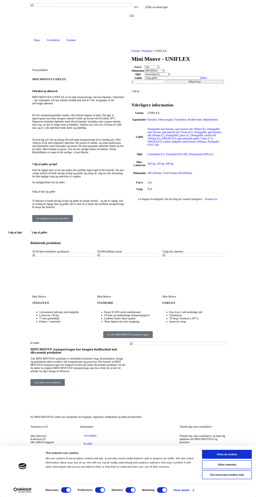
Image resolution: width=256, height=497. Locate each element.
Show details (181, 490)
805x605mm (185, 173)
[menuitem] (136, 7)
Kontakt (71, 40)
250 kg (160, 163)
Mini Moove (39, 296)
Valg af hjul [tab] (15, 232)
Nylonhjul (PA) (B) (176, 154)
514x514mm (170, 173)
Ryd (204, 77)
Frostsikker (180, 119)
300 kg (169, 163)
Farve (137, 67)
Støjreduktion (210, 119)
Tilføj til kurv (194, 81)
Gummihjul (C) (156, 154)
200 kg (151, 163)
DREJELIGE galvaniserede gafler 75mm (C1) (187, 138)
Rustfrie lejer (195, 119)
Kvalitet (88, 443)
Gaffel (138, 78)
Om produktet (40, 69)
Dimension (138, 70)
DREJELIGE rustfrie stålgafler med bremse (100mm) (177, 141)
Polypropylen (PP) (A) (201, 154)
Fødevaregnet (165, 119)
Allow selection (227, 464)
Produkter (147, 50)
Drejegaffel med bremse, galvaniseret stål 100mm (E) (177, 129)
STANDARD (105, 302)
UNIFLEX (168, 302)
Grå (150, 182)
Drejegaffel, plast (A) (177, 135)
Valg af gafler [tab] (39, 232)
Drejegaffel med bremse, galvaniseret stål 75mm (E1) (184, 131)
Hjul (138, 74)
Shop (37, 40)
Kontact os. (211, 199)
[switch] (100, 490)
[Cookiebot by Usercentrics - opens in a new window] (22, 490)
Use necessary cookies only (227, 474)
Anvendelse (53, 40)
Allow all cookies (227, 454)
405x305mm (154, 173)
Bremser (152, 119)
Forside (135, 50)
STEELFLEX (40, 302)
